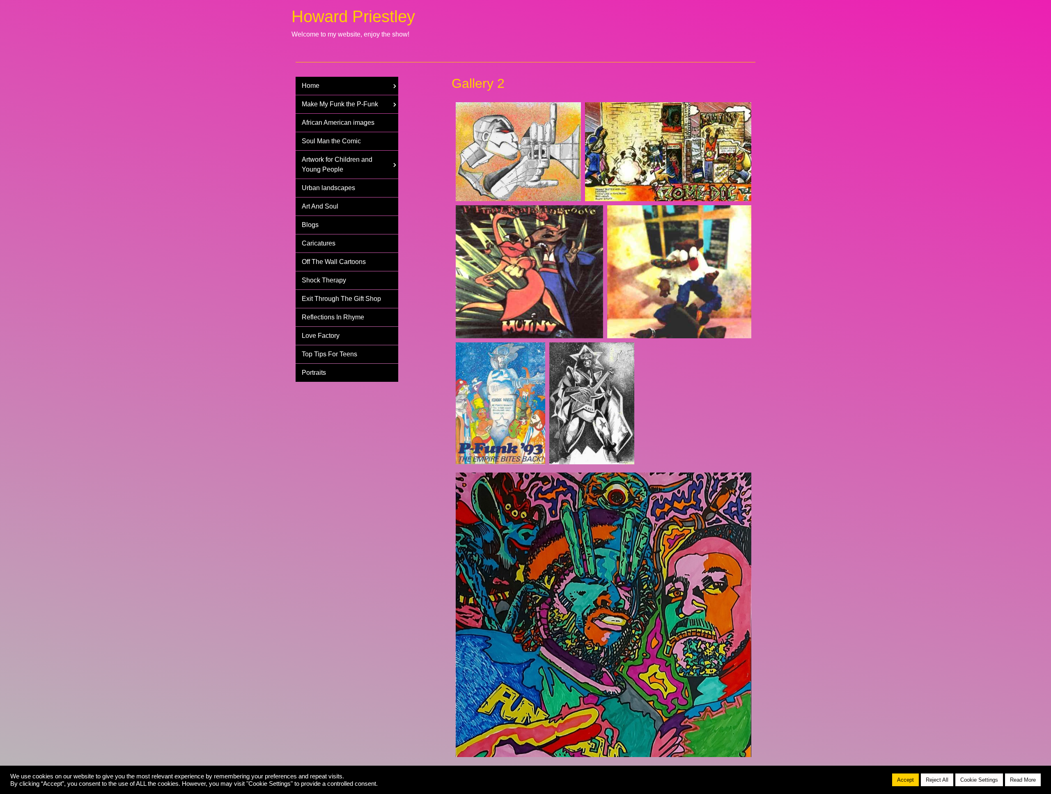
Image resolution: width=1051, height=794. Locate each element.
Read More (1023, 780)
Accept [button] (905, 780)
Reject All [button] (937, 780)
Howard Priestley (353, 16)
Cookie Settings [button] (979, 780)
